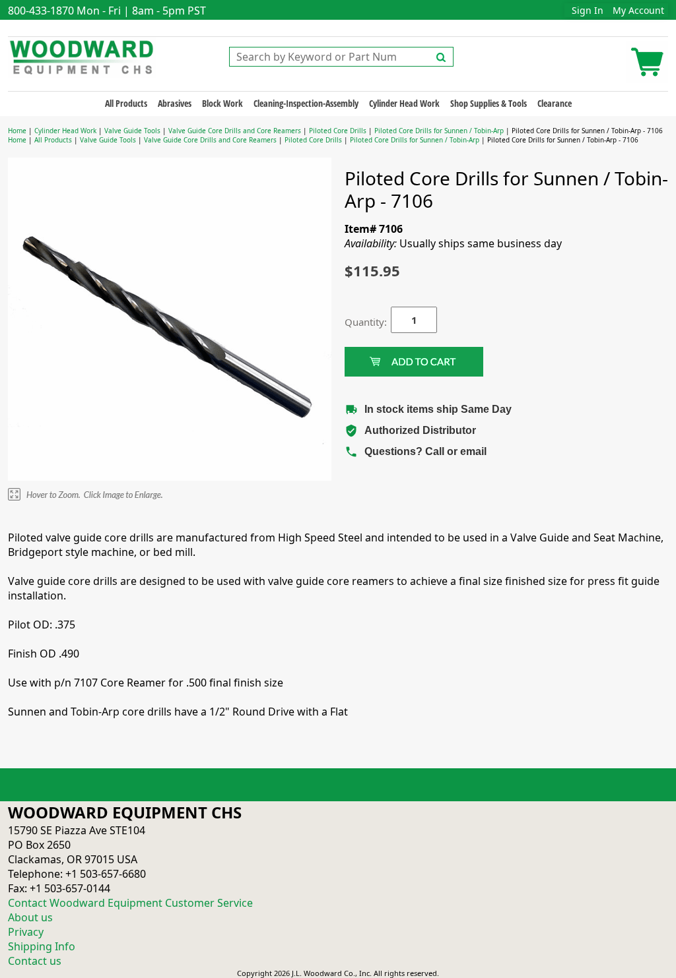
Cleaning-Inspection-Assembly (306, 103)
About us (30, 917)
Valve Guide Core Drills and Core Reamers (234, 130)
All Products (126, 103)
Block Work (222, 103)
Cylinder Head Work (404, 103)
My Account (638, 10)
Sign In (587, 10)
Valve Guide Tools (132, 130)
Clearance (554, 103)
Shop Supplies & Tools (488, 103)
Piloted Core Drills (337, 130)
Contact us (34, 961)
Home (17, 130)
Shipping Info (41, 946)
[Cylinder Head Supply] (82, 56)
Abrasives (174, 103)
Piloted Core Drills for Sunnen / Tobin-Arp (439, 130)
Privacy (26, 932)
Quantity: (358, 321)
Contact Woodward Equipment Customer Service (130, 903)
